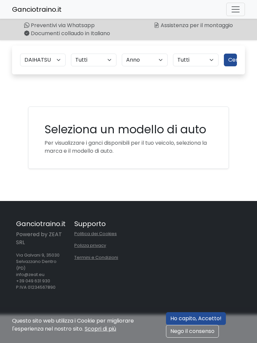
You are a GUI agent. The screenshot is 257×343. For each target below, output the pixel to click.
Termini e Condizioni (96, 257)
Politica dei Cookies (95, 233)
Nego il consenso (192, 331)
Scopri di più (100, 329)
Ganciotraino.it (37, 9)
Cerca (232, 60)
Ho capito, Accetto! (196, 318)
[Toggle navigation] (235, 9)
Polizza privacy (90, 245)
